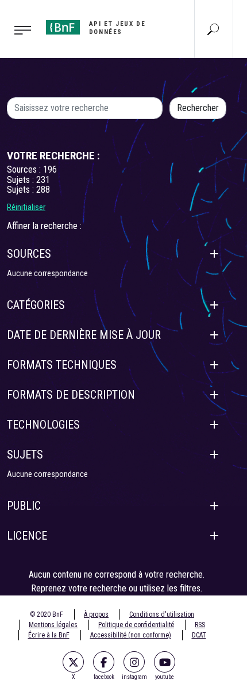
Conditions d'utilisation (161, 614)
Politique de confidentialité (136, 625)
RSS (200, 625)
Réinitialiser (26, 207)
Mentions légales (53, 625)
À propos (96, 614)
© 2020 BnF (46, 614)
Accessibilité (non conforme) (130, 635)
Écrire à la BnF (49, 635)
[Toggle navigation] (19, 29)
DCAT (199, 635)
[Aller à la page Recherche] (213, 28)
